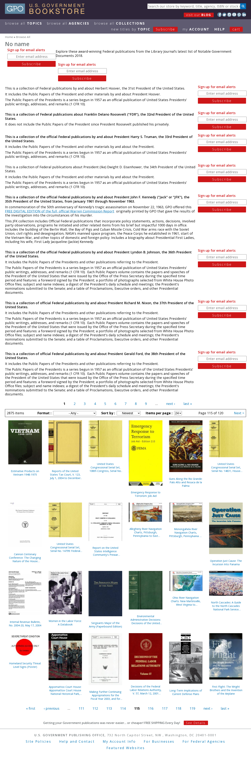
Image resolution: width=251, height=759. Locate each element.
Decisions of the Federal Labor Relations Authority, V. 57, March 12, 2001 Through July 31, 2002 (146, 690)
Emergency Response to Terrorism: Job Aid (145, 494)
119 (192, 708)
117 (164, 708)
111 (81, 708)
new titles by (143, 29)
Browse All (23, 23)
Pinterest (239, 14)
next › (170, 403)
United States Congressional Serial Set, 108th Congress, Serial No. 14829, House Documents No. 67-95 (105, 467)
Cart (236, 29)
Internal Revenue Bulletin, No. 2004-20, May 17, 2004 (25, 623)
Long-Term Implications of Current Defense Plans (185, 692)
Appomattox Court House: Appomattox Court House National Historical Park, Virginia (65, 690)
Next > (239, 413)
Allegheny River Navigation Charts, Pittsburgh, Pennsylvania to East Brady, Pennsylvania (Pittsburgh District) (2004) (145, 532)
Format (44, 413)
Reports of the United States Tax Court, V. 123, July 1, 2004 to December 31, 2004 (65, 474)
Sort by (107, 413)
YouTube (234, 14)
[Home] (46, 12)
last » (187, 403)
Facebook (219, 14)
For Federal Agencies (203, 741)
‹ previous (51, 708)
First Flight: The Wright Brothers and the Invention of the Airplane (226, 690)
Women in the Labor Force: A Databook (65, 622)
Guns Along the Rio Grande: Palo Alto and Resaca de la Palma (185, 482)
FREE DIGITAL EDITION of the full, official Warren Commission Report (59, 211)
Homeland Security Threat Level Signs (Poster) (25, 665)
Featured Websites (125, 748)
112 (95, 708)
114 (123, 708)
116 (150, 708)
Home (9, 37)
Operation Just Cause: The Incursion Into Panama (226, 562)
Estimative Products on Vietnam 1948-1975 (25, 472)
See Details (195, 723)
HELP (219, 29)
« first (30, 708)
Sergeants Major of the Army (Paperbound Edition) (105, 624)
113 (109, 708)
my (195, 29)
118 (178, 708)
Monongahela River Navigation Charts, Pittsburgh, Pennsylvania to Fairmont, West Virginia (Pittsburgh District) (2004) (185, 532)
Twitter (224, 14)
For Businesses (159, 741)
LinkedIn (244, 14)
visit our (198, 15)
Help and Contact (77, 741)
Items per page (159, 413)
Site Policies (38, 741)
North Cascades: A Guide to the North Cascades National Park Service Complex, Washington (226, 606)
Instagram (229, 14)
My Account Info (119, 741)
